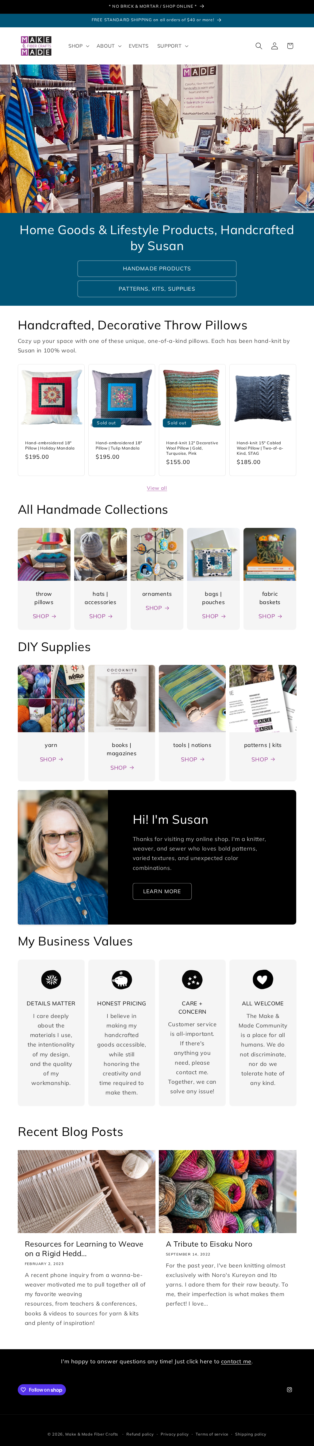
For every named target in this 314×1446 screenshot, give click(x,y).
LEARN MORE (162, 891)
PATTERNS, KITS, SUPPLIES (157, 288)
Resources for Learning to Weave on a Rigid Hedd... (84, 1248)
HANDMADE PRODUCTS (157, 268)
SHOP (41, 616)
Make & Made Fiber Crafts (91, 1434)
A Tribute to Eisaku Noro (209, 1243)
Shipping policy (250, 1434)
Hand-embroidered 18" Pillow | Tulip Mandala (119, 446)
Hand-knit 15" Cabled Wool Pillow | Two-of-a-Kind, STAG (260, 448)
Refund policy (140, 1434)
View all (157, 488)
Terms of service (212, 1434)
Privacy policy (175, 1434)
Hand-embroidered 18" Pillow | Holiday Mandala (50, 446)
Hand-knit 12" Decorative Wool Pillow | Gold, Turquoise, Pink (192, 448)
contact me (236, 1361)
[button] (78, 46)
